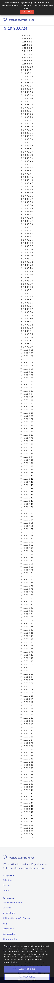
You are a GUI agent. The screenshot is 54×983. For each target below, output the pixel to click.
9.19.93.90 (27, 318)
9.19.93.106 (27, 368)
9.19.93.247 (27, 812)
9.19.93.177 (27, 592)
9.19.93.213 (27, 705)
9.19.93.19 (27, 95)
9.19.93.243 (27, 799)
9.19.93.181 (27, 604)
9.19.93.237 (27, 780)
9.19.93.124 (27, 425)
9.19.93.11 (27, 70)
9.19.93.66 (27, 243)
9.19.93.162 (27, 545)
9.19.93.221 (27, 730)
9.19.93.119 (27, 409)
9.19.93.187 (27, 623)
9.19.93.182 (27, 607)
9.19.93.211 (27, 699)
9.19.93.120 (27, 412)
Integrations (9, 913)
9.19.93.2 (27, 41)
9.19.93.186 (27, 620)
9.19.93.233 (27, 768)
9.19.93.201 (27, 667)
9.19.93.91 (27, 321)
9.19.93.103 (27, 359)
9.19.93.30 (27, 129)
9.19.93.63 (27, 233)
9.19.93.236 (27, 777)
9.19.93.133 (27, 453)
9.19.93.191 (27, 636)
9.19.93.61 (27, 227)
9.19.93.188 (27, 626)
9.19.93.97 (27, 340)
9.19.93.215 (27, 711)
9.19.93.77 (27, 277)
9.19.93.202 (27, 670)
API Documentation (13, 902)
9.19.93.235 (27, 774)
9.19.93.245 (27, 806)
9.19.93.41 (27, 164)
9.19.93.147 (27, 497)
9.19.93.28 (27, 123)
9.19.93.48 (27, 186)
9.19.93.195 (27, 648)
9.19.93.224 (27, 739)
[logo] (27, 857)
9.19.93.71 (27, 258)
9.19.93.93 (27, 328)
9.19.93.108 (27, 375)
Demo (6, 890)
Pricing (6, 885)
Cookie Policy (10, 962)
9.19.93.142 (27, 482)
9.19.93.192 (27, 639)
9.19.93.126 (27, 431)
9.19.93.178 (27, 595)
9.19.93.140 (27, 475)
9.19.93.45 (27, 177)
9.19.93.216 (27, 714)
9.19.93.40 (27, 161)
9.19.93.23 (27, 107)
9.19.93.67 (27, 246)
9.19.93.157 (27, 529)
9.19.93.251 (27, 824)
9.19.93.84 (27, 299)
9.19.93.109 (27, 378)
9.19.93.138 (27, 469)
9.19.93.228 (27, 752)
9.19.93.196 (27, 651)
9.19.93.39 (27, 158)
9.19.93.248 (27, 815)
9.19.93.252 (27, 828)
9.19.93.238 (27, 784)
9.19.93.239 (27, 787)
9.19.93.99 (27, 346)
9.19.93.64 (27, 236)
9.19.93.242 (27, 796)
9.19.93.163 (27, 548)
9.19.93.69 (27, 252)
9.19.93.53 (27, 202)
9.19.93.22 (27, 104)
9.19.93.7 (27, 57)
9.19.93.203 (27, 673)
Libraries (7, 907)
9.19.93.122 (27, 419)
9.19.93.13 (27, 76)
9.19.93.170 (27, 570)
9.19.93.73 (27, 265)
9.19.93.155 (27, 523)
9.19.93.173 (27, 579)
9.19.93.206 (27, 683)
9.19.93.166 (27, 557)
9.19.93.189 (27, 629)
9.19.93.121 (27, 416)
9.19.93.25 (27, 114)
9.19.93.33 (27, 139)
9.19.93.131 (27, 447)
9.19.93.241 (27, 793)
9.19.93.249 (27, 818)
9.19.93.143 (27, 485)
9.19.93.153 (27, 516)
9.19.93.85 (27, 302)
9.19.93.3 (27, 45)
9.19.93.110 (27, 381)
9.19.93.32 (27, 136)
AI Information (10, 939)
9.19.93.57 (27, 214)
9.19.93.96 (27, 337)
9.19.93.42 (27, 167)
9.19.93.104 (27, 362)
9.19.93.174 (27, 582)
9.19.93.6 (27, 54)
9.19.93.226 (27, 746)
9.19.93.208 (27, 689)
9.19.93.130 (27, 444)
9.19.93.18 (27, 92)
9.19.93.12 (27, 73)
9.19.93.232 (27, 765)
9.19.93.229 (27, 755)
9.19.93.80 (27, 287)
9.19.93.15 (27, 82)
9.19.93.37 (27, 151)
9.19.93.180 (27, 601)
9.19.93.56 (27, 211)
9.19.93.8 (27, 60)
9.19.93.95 (27, 334)
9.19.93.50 (27, 192)
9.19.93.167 (27, 560)
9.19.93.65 (27, 239)
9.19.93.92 (27, 324)
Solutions (8, 880)
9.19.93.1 (27, 38)
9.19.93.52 (27, 199)
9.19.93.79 (27, 284)
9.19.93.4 (27, 48)
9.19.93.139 (27, 472)
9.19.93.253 (27, 831)
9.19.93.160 (27, 538)
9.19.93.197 (27, 655)
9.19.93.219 (27, 724)
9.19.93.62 (27, 230)
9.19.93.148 (27, 500)
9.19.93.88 (27, 312)
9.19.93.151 (27, 510)
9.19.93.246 (27, 809)
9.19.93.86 (27, 306)
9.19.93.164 (27, 551)
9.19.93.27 (27, 120)
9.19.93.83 (27, 296)
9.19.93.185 (27, 617)
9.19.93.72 (27, 261)
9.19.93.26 (27, 117)
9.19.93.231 (27, 762)
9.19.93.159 (27, 535)
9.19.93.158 (27, 532)
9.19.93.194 (27, 645)
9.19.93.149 (27, 504)
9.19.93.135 (27, 460)
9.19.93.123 (27, 422)
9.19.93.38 (27, 155)
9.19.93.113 (27, 390)
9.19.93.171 (27, 573)
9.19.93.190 (27, 633)
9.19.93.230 (27, 758)
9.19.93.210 (27, 695)
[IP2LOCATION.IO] (18, 19)
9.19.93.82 (27, 293)
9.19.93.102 (27, 356)
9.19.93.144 (27, 488)
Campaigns (8, 928)
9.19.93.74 (27, 268)
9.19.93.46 (27, 180)
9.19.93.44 (27, 173)
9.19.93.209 (27, 692)
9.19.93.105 (27, 365)
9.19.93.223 (27, 736)
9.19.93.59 (27, 221)
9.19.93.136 (27, 463)
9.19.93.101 (27, 353)
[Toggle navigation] (48, 19)
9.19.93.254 (27, 834)
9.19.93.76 (27, 274)
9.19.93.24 (27, 111)
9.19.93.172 (27, 576)
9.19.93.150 (27, 507)
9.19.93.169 (27, 567)
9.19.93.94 (27, 331)
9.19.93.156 (27, 526)
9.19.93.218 (27, 721)
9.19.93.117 (27, 403)
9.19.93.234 (27, 771)
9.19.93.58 (27, 217)
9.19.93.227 (27, 749)
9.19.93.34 (27, 142)
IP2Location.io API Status (16, 918)
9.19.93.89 (27, 315)
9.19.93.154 (27, 519)
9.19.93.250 (27, 821)
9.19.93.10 (27, 67)
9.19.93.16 (27, 85)
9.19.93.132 (27, 450)
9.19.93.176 (27, 589)
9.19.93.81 (27, 290)
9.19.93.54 (27, 205)
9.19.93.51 (27, 195)
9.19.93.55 (27, 208)
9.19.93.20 (27, 98)
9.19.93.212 (27, 702)
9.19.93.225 (27, 743)
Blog (5, 923)
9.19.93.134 (27, 456)
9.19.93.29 (27, 126)
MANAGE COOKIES (27, 977)
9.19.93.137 (27, 466)
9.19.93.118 (27, 406)
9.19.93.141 (27, 478)
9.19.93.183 (27, 611)
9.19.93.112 (27, 387)
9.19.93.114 (27, 394)
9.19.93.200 (27, 664)
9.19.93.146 (27, 494)
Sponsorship (9, 934)
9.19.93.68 (27, 249)
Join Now (27, 12)
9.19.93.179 (27, 598)
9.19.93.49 (27, 189)
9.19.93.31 (27, 133)
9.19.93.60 (27, 224)
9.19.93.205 (27, 680)
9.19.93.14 (27, 79)
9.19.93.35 (27, 145)
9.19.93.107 (27, 372)
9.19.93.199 (27, 661)
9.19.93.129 (27, 441)
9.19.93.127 (27, 434)
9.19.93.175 (27, 585)
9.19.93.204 (27, 677)
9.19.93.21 (27, 101)
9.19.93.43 (27, 170)
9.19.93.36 (27, 148)
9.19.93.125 (27, 428)
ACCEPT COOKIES (27, 969)
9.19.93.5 (27, 51)
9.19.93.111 (27, 384)
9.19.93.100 (27, 350)
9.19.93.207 (27, 686)
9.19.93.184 (27, 614)
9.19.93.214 (27, 708)
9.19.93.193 (27, 642)
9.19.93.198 (27, 658)
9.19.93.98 (27, 343)
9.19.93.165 (27, 554)
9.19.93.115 (27, 397)
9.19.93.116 (27, 400)
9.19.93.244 (27, 802)
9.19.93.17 (27, 89)
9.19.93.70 (27, 255)
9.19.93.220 (27, 727)
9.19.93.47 (27, 183)
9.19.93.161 (27, 541)
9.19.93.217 (27, 717)
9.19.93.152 (27, 513)
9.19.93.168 (27, 563)
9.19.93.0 (27, 35)
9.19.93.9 (27, 63)
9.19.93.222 (27, 733)
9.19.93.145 (27, 491)
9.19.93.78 (27, 280)
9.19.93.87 (27, 309)
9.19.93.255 (27, 837)
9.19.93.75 (27, 271)
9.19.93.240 (27, 790)
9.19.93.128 (27, 438)
